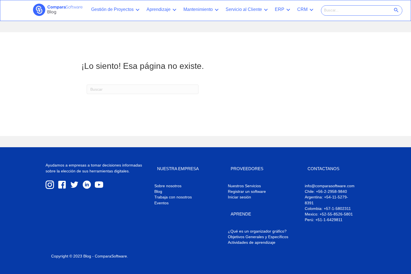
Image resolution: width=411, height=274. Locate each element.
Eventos (161, 203)
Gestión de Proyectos (112, 9)
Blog (158, 191)
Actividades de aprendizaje (251, 242)
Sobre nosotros (167, 186)
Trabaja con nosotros (173, 197)
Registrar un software (247, 191)
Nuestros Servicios (244, 186)
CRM (302, 9)
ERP (279, 9)
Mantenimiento (198, 9)
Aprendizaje (159, 9)
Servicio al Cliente (244, 9)
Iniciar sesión (239, 197)
